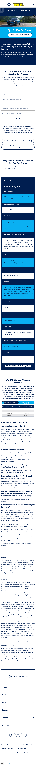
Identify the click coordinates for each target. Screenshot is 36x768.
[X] (16, 735)
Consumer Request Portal (20, 744)
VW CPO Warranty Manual (15, 538)
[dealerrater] (25, 735)
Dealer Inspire (27, 752)
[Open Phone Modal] (29, 5)
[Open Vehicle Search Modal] (20, 763)
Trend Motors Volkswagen (22, 756)
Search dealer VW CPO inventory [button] (20, 34)
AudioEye (3, 744)
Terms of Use (10, 748)
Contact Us (29, 744)
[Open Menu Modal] (2, 4)
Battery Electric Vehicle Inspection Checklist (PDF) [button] (18, 146)
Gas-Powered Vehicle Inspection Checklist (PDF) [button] (18, 141)
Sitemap (4, 748)
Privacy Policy (10, 744)
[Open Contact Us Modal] (31, 763)
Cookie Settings (23, 748)
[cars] (20, 735)
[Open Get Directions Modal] (33, 5)
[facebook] (11, 735)
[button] (34, 16)
